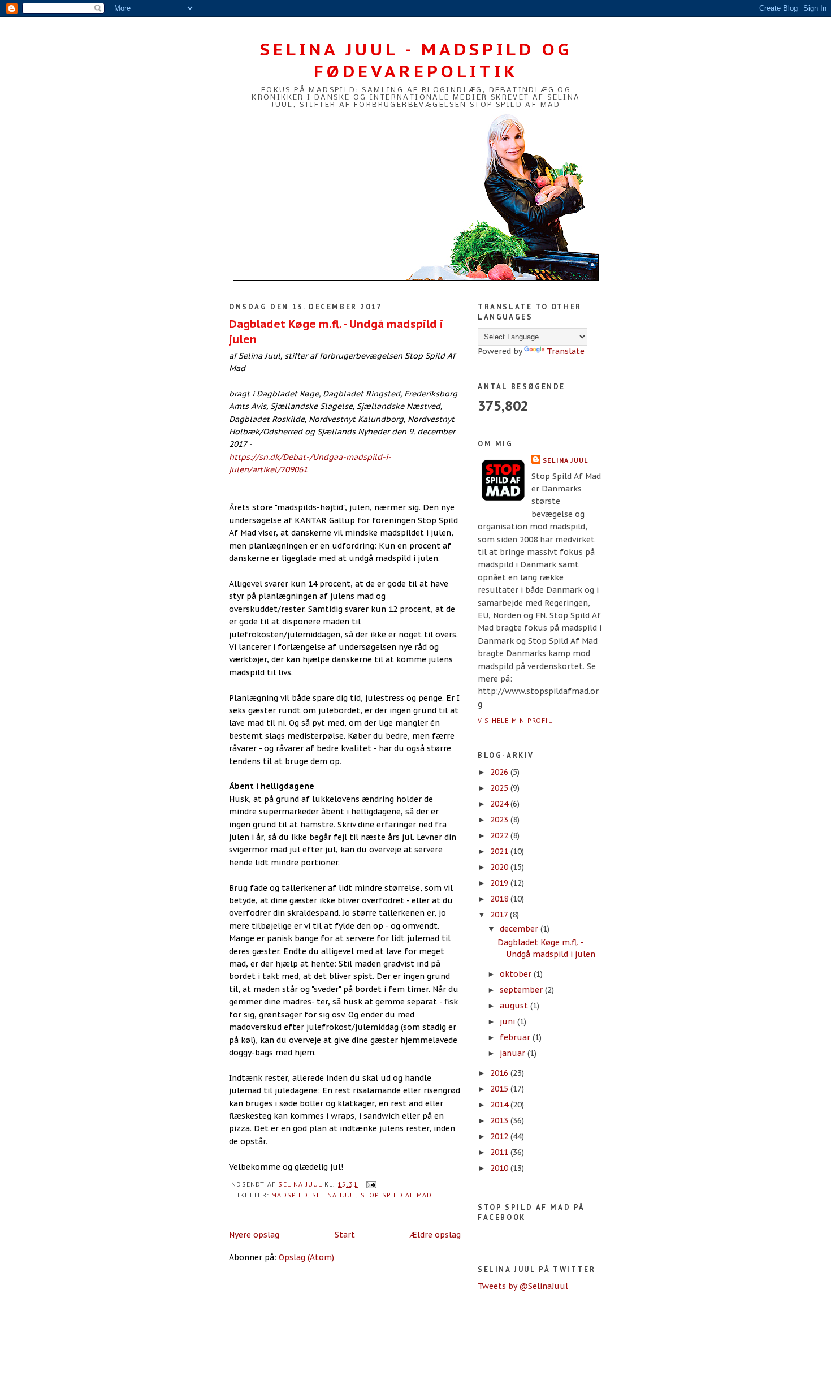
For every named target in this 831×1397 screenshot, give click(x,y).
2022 (500, 835)
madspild (289, 1195)
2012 (500, 1136)
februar (516, 1037)
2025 (500, 788)
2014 (500, 1105)
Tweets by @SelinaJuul (523, 1286)
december (520, 929)
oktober (517, 974)
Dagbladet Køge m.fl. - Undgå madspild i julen (336, 331)
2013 (500, 1120)
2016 (500, 1073)
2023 (500, 819)
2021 (500, 851)
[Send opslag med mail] (371, 1184)
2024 (500, 804)
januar (513, 1053)
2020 (500, 867)
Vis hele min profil (515, 720)
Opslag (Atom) (306, 1257)
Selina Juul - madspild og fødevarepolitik (416, 60)
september (522, 990)
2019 (500, 883)
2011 (500, 1152)
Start (345, 1235)
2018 (500, 899)
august (515, 1006)
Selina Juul (334, 1195)
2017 (500, 914)
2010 (500, 1168)
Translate (566, 351)
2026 (500, 772)
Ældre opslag (435, 1235)
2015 (500, 1089)
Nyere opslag (254, 1235)
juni (508, 1021)
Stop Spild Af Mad (396, 1195)
